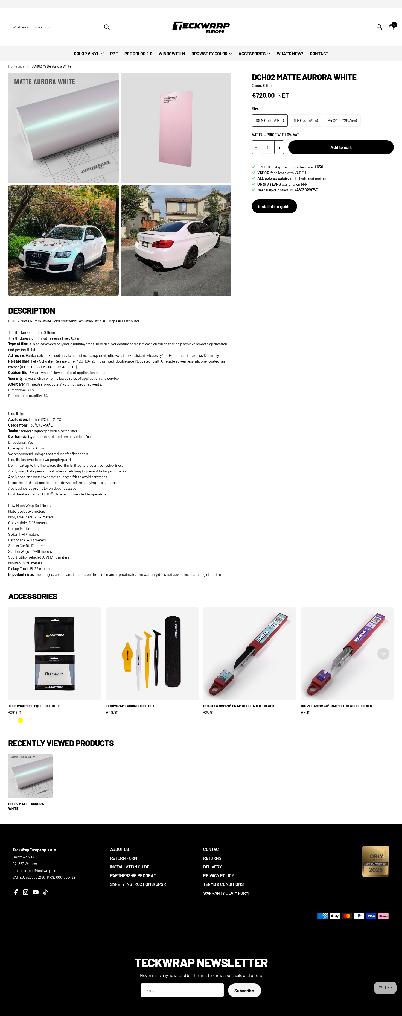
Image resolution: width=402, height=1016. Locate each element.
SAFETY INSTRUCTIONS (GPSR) (138, 884)
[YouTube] (35, 892)
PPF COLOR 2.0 (138, 53)
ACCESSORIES (252, 53)
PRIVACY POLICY (218, 875)
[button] (383, 653)
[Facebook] (16, 892)
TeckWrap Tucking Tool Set (130, 706)
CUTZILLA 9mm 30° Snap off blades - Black (239, 706)
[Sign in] (379, 27)
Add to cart (340, 147)
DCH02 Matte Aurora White (26, 806)
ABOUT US (119, 849)
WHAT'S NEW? (290, 53)
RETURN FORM (123, 857)
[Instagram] (25, 892)
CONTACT (319, 53)
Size (255, 109)
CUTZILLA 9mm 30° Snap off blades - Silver (336, 706)
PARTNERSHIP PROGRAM (133, 875)
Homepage (16, 66)
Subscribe (244, 990)
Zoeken (106, 27)
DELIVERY (212, 866)
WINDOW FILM (172, 53)
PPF (114, 53)
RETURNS (212, 857)
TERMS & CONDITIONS (223, 884)
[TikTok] (45, 892)
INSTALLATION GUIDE (129, 866)
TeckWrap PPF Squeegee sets (34, 706)
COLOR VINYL (86, 53)
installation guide (274, 206)
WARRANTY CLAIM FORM (226, 892)
